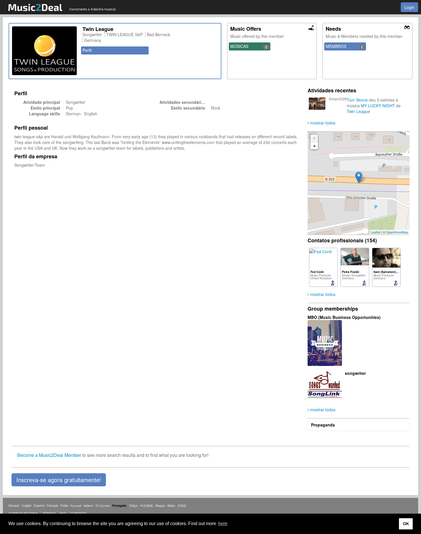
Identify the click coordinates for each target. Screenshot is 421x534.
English (27, 506)
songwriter (355, 373)
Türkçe (133, 506)
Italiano (88, 506)
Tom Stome (357, 100)
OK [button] (406, 523)
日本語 (182, 506)
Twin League (358, 111)
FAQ (63, 513)
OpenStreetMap (397, 232)
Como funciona (23, 513)
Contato (78, 513)
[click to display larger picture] (44, 50)
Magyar (160, 506)
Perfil (87, 50)
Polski (64, 506)
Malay (171, 506)
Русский (75, 506)
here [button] (222, 523)
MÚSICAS (248, 46)
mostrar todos (322, 123)
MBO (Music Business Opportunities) (344, 317)
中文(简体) (146, 506)
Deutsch (14, 506)
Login (409, 7)
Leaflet (375, 232)
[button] (58, 479)
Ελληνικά (103, 506)
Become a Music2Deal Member (49, 455)
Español (39, 506)
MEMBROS (344, 46)
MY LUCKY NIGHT (378, 105)
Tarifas (49, 513)
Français (52, 506)
